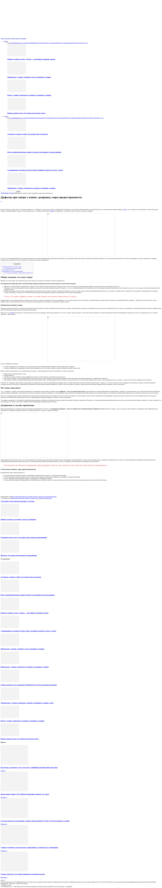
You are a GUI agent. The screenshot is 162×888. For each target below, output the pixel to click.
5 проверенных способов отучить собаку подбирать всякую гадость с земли (35, 170)
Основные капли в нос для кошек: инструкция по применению (24, 537)
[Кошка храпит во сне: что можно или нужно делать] (16, 110)
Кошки (6, 41)
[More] (28, 204)
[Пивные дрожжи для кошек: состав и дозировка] (10, 516)
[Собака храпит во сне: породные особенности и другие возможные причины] (10, 681)
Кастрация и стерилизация (49, 43)
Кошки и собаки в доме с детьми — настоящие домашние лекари (31, 59)
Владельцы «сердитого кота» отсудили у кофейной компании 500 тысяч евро (29, 767)
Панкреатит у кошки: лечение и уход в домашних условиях (29, 77)
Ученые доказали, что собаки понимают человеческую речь (23, 874)
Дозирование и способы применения (12, 271)
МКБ (12, 312)
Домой (3, 193)
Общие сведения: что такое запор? (12, 266)
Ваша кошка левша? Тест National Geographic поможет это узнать (25, 794)
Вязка (33, 43)
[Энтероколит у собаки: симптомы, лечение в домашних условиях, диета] (10, 699)
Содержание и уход (82, 43)
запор (52, 211)
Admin (2, 770)
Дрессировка (38, 118)
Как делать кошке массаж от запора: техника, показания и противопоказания (34, 496)
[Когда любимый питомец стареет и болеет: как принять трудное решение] (16, 149)
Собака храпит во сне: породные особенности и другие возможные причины (29, 685)
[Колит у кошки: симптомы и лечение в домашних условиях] (16, 92)
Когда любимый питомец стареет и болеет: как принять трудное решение (34, 152)
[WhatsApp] (21, 204)
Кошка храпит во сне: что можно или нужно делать (26, 113)
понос (125, 209)
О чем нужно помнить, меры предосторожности (18, 272)
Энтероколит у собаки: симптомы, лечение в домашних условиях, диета (27, 703)
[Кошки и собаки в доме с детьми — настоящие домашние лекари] (16, 56)
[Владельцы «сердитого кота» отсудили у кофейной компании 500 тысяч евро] (14, 764)
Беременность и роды (20, 43)
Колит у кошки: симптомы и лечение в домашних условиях (29, 95)
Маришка (3, 797)
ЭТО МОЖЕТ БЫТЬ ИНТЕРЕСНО (12, 501)
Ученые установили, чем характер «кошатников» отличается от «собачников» (29, 847)
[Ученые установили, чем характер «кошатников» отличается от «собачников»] (14, 844)
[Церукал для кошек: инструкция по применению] (10, 552)
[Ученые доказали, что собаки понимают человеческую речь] (14, 871)
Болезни (29, 43)
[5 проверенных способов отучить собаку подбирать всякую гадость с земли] (16, 167)
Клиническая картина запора (12, 268)
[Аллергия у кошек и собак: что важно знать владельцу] (16, 131)
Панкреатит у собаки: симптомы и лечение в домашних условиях (31, 188)
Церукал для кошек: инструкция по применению (19, 555)
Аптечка (12, 43)
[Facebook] (3, 204)
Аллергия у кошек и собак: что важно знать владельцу (27, 134)
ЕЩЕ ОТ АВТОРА (28, 501)
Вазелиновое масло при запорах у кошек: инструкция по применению (31, 498)
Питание (74, 43)
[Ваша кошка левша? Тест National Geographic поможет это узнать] (14, 791)
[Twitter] (9, 204)
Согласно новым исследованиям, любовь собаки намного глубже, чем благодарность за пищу (35, 821)
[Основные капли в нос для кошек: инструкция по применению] (10, 534)
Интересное (38, 43)
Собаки (6, 116)
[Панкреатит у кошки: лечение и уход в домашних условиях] (16, 74)
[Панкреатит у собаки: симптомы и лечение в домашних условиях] (16, 185)
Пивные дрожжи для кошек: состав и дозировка (18, 519)
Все (8, 43)
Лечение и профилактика (64, 43)
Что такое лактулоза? (8, 269)
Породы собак (88, 118)
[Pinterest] (15, 204)
